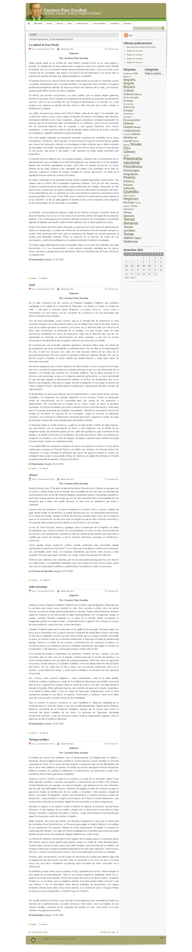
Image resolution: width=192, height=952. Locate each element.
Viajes (137, 238)
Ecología (128, 100)
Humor (128, 127)
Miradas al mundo (130, 139)
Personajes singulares (131, 172)
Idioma (137, 127)
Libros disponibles (99, 23)
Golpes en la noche (135, 51)
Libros (70, 23)
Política (128, 181)
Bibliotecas (127, 76)
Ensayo (128, 110)
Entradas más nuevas (39, 932)
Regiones (130, 199)
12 (126, 266)
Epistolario (127, 23)
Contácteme (114, 23)
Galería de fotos (82, 23)
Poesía (129, 177)
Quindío (131, 191)
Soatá (32, 284)
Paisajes (126, 155)
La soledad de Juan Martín (44, 44)
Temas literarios (130, 221)
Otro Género (129, 150)
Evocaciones (131, 120)
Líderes (135, 134)
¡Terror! (33, 475)
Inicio (29, 23)
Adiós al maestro (38, 586)
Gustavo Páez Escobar (65, 10)
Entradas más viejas (108, 932)
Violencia (34, 580)
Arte (135, 73)
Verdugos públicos (39, 739)
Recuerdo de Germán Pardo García (141, 47)
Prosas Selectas (129, 186)
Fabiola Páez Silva (67, 49)
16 (149, 266)
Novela (135, 144)
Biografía (129, 79)
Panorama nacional (133, 160)
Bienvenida (38, 23)
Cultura (128, 94)
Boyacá (34, 468)
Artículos (60, 23)
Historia (128, 123)
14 (138, 266)
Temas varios (128, 236)
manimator (33, 940)
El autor (49, 23)
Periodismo (132, 166)
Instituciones (131, 130)
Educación (129, 107)
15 (143, 266)
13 (132, 266)
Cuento (128, 90)
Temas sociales (129, 228)
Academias (128, 73)
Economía (128, 104)
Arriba (162, 938)
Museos (126, 145)
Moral (136, 141)
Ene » (133, 278)
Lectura (126, 134)
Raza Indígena (129, 196)
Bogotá (33, 278)
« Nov (126, 278)
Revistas (129, 202)
